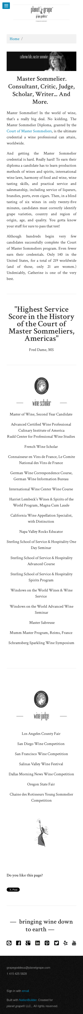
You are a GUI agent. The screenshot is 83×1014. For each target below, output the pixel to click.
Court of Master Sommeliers (29, 131)
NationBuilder (27, 1000)
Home (14, 38)
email (25, 991)
